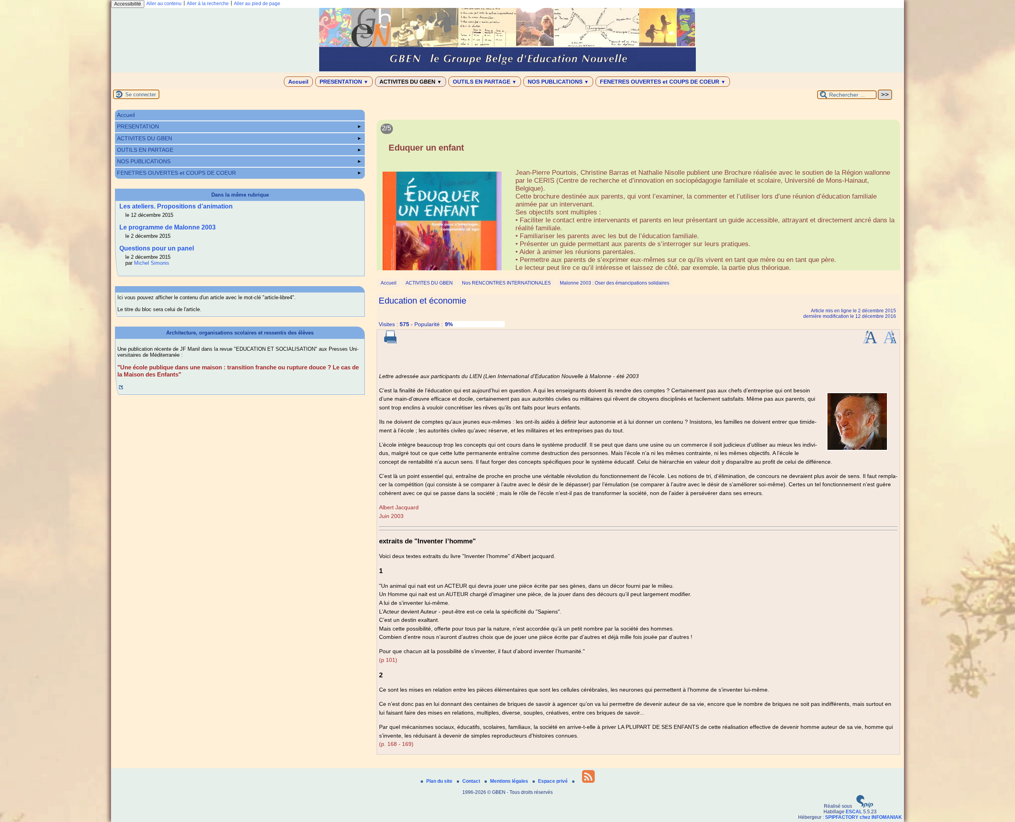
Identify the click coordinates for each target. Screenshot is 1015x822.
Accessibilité (127, 4)
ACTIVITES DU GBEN (410, 81)
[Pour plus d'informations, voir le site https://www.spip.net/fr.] (864, 806)
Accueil (298, 81)
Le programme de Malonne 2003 (167, 227)
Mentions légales (509, 781)
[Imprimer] (390, 341)
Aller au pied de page (257, 3)
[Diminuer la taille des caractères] (889, 341)
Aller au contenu (164, 3)
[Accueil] (507, 70)
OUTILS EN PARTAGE (485, 81)
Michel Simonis (151, 263)
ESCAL (854, 811)
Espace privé (553, 781)
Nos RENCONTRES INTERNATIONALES (506, 283)
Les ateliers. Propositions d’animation (176, 206)
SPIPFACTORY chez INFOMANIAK (863, 817)
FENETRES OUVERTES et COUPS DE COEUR (663, 81)
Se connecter (140, 94)
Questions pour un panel (156, 248)
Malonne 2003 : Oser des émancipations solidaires (614, 283)
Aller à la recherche (208, 3)
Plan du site (440, 781)
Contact (471, 781)
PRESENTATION (344, 81)
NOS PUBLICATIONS (558, 81)
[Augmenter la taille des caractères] (870, 341)
